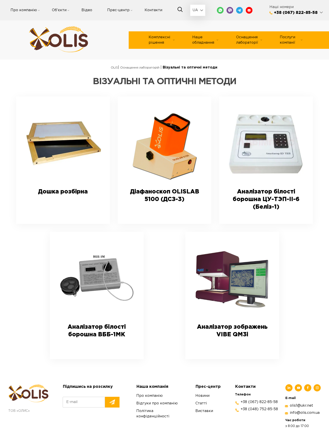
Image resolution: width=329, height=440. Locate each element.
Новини (202, 395)
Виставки (204, 411)
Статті (201, 403)
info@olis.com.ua (305, 412)
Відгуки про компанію (157, 403)
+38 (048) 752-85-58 (259, 409)
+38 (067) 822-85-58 (296, 13)
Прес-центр (118, 10)
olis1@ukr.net (301, 405)
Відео (86, 10)
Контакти (153, 10)
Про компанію (24, 10)
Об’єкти (59, 10)
